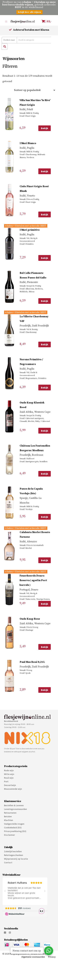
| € (48, 21)
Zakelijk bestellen (13, 851)
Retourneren (10, 812)
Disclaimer (9, 834)
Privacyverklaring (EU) (15, 831)
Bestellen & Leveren (14, 805)
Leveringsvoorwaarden (15, 809)
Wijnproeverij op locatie (16, 858)
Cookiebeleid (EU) (13, 827)
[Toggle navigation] (6, 21)
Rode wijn (9, 770)
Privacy (52, 957)
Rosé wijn (9, 777)
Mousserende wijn (13, 788)
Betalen (8, 816)
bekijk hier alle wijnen (29, 12)
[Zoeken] (5, 46)
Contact (8, 862)
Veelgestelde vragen (14, 823)
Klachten (8, 820)
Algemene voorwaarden (33, 957)
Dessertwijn (10, 785)
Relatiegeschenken (13, 855)
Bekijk (44, 128)
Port (6, 781)
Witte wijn (9, 774)
